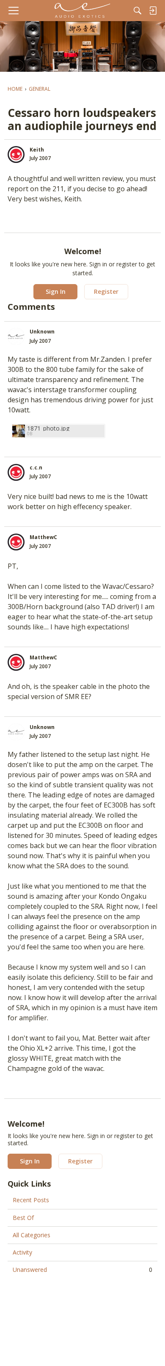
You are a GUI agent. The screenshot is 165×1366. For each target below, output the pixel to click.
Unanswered (82, 1270)
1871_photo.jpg (48, 428)
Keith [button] (37, 149)
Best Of (23, 1218)
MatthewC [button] (43, 537)
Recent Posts (31, 1200)
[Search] (137, 10)
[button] (16, 154)
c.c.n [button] (36, 467)
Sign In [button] (56, 291)
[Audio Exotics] (83, 10)
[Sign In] (152, 10)
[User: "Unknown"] (16, 336)
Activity (22, 1252)
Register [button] (106, 291)
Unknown (42, 331)
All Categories (31, 1235)
